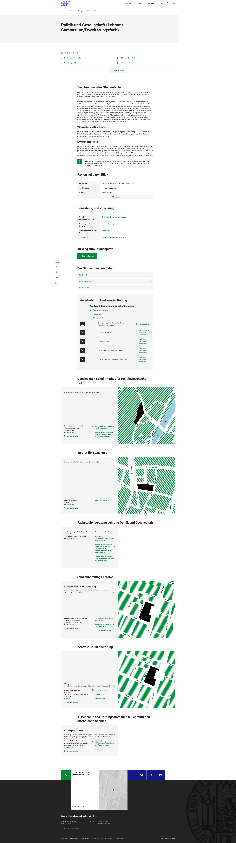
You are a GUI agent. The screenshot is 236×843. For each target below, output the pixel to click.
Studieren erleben (144, 324)
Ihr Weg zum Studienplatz (128, 63)
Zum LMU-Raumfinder (70, 828)
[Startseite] (66, 775)
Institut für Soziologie (102, 500)
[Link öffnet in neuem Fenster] (99, 790)
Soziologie (97, 314)
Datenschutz (74, 838)
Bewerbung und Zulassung (73, 63)
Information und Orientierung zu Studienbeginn (144, 332)
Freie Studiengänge (108, 224)
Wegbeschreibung (72, 436)
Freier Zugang (106, 231)
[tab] (115, 275)
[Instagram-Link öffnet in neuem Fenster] (151, 775)
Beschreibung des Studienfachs (75, 58)
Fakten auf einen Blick (127, 58)
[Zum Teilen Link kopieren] (56, 266)
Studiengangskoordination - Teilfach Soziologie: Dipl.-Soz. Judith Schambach (104, 559)
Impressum (85, 838)
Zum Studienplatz (88, 256)
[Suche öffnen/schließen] (168, 3)
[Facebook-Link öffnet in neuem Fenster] (132, 775)
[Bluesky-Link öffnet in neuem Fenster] (141, 775)
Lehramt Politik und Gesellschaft (115, 237)
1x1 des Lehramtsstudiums (103, 630)
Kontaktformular (100, 698)
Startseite (63, 11)
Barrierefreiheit (97, 838)
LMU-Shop (120, 838)
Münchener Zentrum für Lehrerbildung (143, 341)
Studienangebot (80, 11)
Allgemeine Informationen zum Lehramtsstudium (104, 625)
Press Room (109, 838)
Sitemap (64, 838)
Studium (71, 11)
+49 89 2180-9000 (101, 690)
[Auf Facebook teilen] (56, 272)
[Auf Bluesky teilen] (56, 277)
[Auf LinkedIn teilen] (56, 283)
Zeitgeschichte (99, 318)
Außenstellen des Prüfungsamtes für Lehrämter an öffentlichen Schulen (104, 743)
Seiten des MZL (111, 97)
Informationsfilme (102, 161)
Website (97, 694)
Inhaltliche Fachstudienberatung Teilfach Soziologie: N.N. (104, 538)
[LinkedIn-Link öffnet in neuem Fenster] (160, 775)
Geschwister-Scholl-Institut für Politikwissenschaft (105, 427)
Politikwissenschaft (101, 310)
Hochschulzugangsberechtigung (115, 217)
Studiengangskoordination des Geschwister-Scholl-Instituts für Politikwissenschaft (104, 434)
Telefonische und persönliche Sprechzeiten (104, 619)
